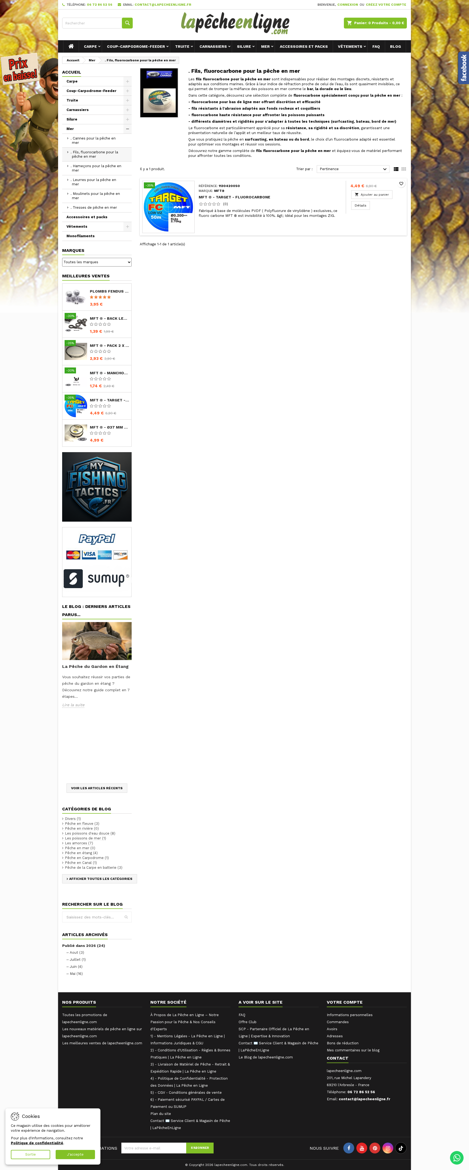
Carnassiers (213, 46)
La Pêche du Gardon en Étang (95, 666)
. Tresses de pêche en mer (94, 207)
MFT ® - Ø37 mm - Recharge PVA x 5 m (109, 427)
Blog (395, 46)
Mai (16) (76, 974)
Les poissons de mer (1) (85, 838)
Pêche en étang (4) (81, 853)
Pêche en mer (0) (80, 848)
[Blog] (97, 487)
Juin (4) (76, 967)
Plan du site (160, 1114)
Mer (265, 46)
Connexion (347, 5)
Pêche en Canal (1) (81, 863)
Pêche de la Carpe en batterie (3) (93, 867)
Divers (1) (73, 819)
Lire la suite (73, 705)
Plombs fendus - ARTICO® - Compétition (109, 291)
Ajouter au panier (372, 194)
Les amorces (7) (79, 843)
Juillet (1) (78, 959)
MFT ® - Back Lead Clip (109, 318)
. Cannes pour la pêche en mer (93, 140)
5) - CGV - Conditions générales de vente (186, 1092)
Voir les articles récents (97, 788)
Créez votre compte (386, 5)
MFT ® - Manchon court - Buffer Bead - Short (109, 373)
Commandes (338, 1022)
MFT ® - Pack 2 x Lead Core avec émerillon (109, 345)
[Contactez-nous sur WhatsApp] (457, 1158)
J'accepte (75, 1154)
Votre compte (345, 1002)
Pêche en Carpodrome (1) (87, 858)
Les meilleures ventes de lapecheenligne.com (102, 1043)
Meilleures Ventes (86, 275)
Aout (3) (77, 952)
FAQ (376, 46)
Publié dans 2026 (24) (83, 945)
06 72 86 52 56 (99, 5)
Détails (362, 205)
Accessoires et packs (304, 46)
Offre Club (247, 1022)
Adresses (335, 1036)
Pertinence (354, 169)
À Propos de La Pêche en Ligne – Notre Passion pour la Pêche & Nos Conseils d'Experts (184, 1022)
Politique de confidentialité (37, 1143)
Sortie (30, 1154)
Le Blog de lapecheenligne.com (266, 1057)
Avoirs (332, 1029)
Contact (337, 1058)
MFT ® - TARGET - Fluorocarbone (109, 400)
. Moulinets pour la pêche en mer (95, 196)
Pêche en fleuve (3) (82, 824)
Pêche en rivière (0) (82, 828)
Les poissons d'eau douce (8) (90, 833)
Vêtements (350, 46)
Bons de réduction (343, 1043)
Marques (73, 250)
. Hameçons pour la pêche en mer (96, 168)
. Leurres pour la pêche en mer (93, 182)
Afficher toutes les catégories (100, 879)
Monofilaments (80, 236)
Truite (182, 46)
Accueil (71, 72)
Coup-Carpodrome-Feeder (136, 46)
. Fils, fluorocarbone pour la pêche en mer (94, 154)
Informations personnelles (350, 1015)
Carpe (90, 46)
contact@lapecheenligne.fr (163, 5)
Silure (244, 46)
